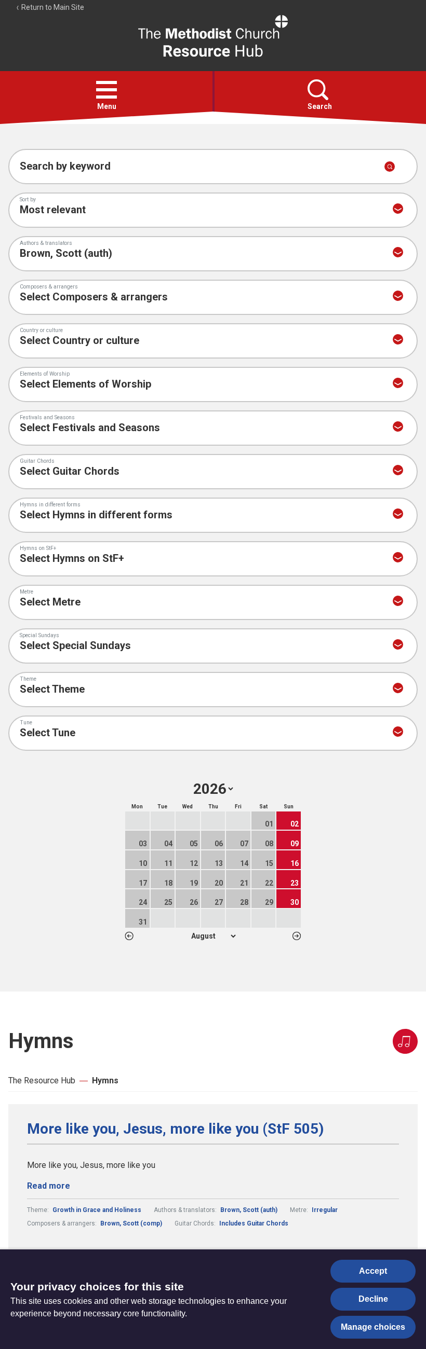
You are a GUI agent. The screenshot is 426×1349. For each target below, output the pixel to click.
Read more (48, 1186)
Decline (373, 1299)
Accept (373, 1271)
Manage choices (373, 1327)
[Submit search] (389, 166)
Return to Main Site (52, 7)
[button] (106, 89)
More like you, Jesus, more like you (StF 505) (175, 1129)
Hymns (105, 1080)
